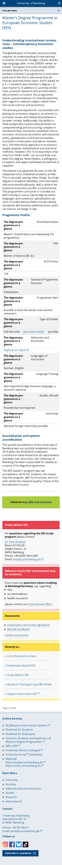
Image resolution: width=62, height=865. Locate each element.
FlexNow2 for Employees (20, 734)
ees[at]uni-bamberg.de (27, 559)
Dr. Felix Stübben (15, 542)
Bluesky (19, 844)
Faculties (11, 784)
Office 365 (11, 746)
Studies (10, 793)
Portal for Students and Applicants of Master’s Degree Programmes (28, 740)
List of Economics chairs (21, 656)
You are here (9, 10)
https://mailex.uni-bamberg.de (24, 762)
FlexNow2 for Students (19, 729)
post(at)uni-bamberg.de (24, 831)
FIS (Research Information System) (26, 725)
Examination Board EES (21, 665)
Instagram (5, 844)
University (12, 780)
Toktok (25, 844)
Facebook (12, 844)
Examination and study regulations (28, 625)
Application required (16, 350)
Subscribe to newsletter (18, 853)
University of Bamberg (31, 3)
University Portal (16, 754)
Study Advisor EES (18, 675)
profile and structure (38, 502)
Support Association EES (22, 694)
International (13, 801)
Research (11, 797)
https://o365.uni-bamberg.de (23, 766)
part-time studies (33, 331)
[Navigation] (4, 3)
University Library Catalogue (23, 750)
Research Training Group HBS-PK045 (29, 684)
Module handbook (18, 629)
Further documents (17, 635)
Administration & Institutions (23, 788)
